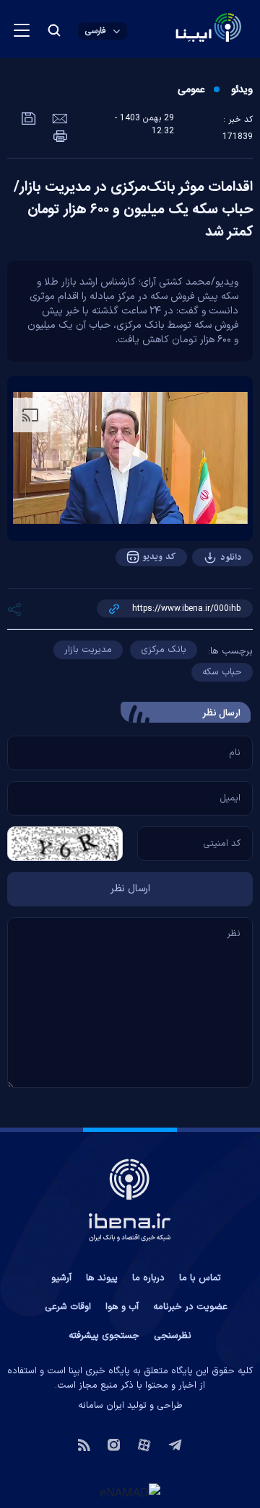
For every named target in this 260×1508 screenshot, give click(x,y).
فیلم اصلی (202, 597)
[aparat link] (144, 1444)
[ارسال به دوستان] (58, 117)
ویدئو (242, 90)
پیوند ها (102, 1278)
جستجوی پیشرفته (104, 1336)
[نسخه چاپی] (60, 135)
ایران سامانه (101, 1405)
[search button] (54, 30)
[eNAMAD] (130, 1491)
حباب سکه (222, 672)
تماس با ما (200, 1278)
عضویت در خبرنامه (190, 1307)
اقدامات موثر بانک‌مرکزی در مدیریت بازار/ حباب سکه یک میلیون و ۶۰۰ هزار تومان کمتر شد (133, 210)
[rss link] (84, 1444)
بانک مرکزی (163, 650)
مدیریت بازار (88, 650)
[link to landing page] (173, 29)
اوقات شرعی (68, 1307)
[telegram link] (175, 1444)
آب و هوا (122, 1307)
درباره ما (148, 1278)
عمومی (191, 90)
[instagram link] (114, 1444)
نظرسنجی (172, 1336)
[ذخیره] (29, 117)
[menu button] (21, 30)
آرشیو (61, 1278)
